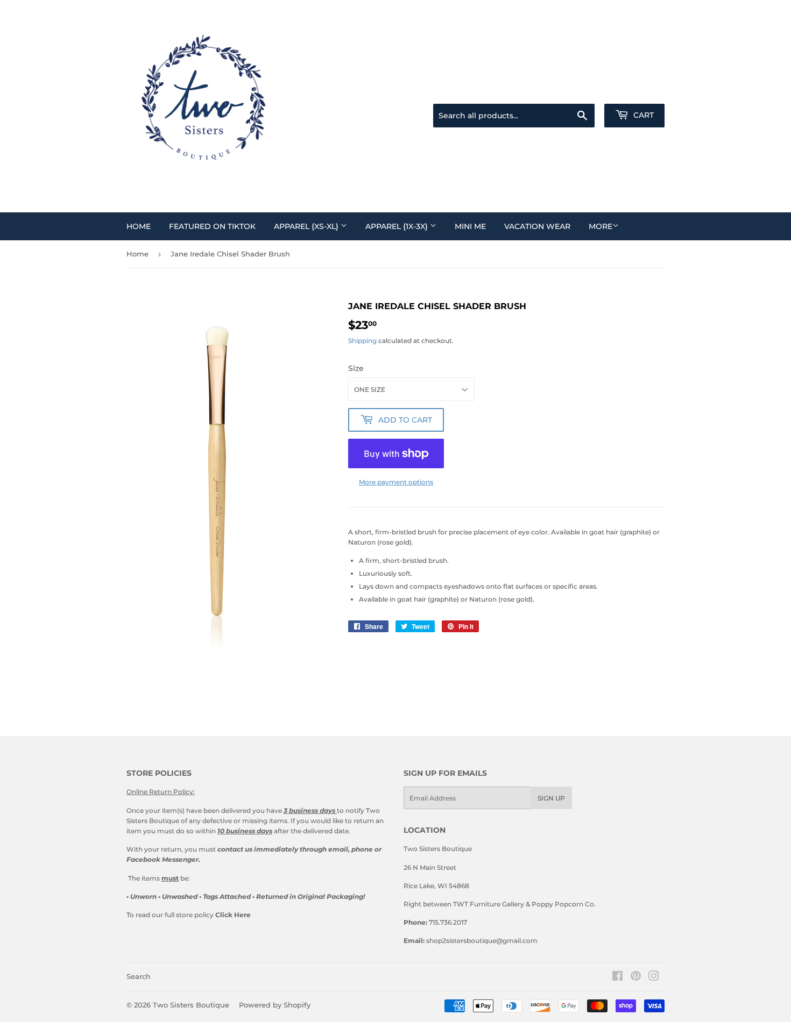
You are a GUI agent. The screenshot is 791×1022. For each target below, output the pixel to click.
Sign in (588, 90)
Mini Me (470, 226)
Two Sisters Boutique (191, 1004)
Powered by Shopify (274, 1004)
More (600, 226)
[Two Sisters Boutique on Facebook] (617, 978)
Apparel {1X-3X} (397, 226)
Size (356, 368)
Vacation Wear (537, 226)
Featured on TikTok (212, 226)
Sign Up (551, 798)
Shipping (362, 341)
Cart (642, 115)
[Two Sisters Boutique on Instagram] (653, 978)
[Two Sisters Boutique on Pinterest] (635, 978)
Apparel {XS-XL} (307, 226)
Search (138, 976)
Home (138, 226)
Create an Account (638, 90)
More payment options (396, 482)
